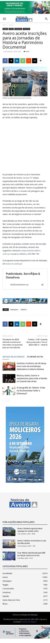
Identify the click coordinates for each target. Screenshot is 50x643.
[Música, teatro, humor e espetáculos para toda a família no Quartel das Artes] (9, 378)
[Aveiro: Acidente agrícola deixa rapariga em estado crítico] (9, 531)
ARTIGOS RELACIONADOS (13, 357)
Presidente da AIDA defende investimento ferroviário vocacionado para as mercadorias (13, 343)
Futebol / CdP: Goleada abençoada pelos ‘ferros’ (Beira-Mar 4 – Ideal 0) (36, 342)
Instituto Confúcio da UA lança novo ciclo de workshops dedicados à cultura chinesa (31, 366)
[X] (11, 60)
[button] (46, 18)
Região (5, 29)
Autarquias (14, 309)
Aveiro (11, 25)
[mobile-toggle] (4, 18)
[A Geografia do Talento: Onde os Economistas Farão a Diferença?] (9, 390)
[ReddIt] (28, 60)
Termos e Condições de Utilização (25, 615)
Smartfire (25, 622)
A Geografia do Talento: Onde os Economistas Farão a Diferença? (31, 390)
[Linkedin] (16, 60)
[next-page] (8, 400)
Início (4, 25)
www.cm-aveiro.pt (14, 263)
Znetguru (33, 622)
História (23, 309)
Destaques (18, 29)
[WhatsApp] (22, 60)
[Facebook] (5, 60)
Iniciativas (26, 29)
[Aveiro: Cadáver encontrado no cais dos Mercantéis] (9, 543)
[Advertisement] (25, 147)
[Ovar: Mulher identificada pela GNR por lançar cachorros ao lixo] (9, 556)
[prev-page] (4, 400)
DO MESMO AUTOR (35, 357)
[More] (40, 60)
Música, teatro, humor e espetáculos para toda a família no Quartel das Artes (32, 378)
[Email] (34, 60)
